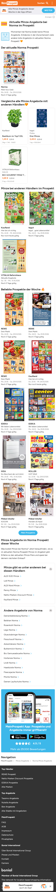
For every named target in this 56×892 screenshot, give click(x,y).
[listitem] (14, 73)
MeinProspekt (6, 761)
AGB (4, 826)
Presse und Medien (10, 854)
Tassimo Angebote (10, 798)
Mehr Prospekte (28, 533)
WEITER (48, 10)
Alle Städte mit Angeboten (14, 811)
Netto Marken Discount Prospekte (17, 778)
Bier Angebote (8, 806)
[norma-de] (4, 24)
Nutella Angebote (10, 802)
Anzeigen (48, 17)
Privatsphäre (7, 839)
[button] (52, 3)
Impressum (7, 830)
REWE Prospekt (9, 774)
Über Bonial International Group (16, 850)
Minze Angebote (22, 761)
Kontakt (5, 859)
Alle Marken (7, 787)
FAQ (4, 822)
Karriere (5, 863)
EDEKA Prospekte (10, 782)
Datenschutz (7, 835)
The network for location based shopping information (26, 880)
